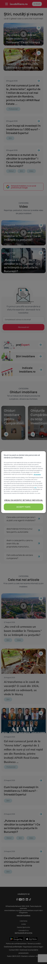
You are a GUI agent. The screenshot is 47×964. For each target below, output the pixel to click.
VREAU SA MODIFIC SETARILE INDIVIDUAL (23, 500)
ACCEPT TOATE (23, 507)
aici (35, 487)
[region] (23, 482)
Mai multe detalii (37, 474)
